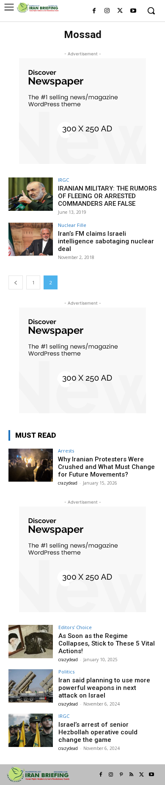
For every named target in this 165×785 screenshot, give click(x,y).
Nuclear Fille (72, 225)
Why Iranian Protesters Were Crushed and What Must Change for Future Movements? (106, 466)
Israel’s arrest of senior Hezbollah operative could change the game (98, 732)
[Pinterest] (121, 775)
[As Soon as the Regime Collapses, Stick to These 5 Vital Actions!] (30, 641)
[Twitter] (119, 11)
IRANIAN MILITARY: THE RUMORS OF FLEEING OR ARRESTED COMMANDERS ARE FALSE (107, 196)
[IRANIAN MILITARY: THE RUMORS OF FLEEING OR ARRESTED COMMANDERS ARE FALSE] (30, 194)
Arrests (66, 450)
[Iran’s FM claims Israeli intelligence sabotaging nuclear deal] (30, 239)
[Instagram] (107, 11)
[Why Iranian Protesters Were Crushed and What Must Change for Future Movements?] (30, 465)
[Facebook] (94, 11)
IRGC (63, 179)
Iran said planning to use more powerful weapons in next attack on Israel (104, 687)
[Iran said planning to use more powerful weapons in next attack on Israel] (30, 686)
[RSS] (131, 775)
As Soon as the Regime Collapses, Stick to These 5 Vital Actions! (106, 643)
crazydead (67, 483)
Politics (66, 671)
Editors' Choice (75, 627)
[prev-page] (15, 282)
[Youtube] (133, 11)
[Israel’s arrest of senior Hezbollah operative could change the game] (30, 730)
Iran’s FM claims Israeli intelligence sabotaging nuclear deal (106, 241)
